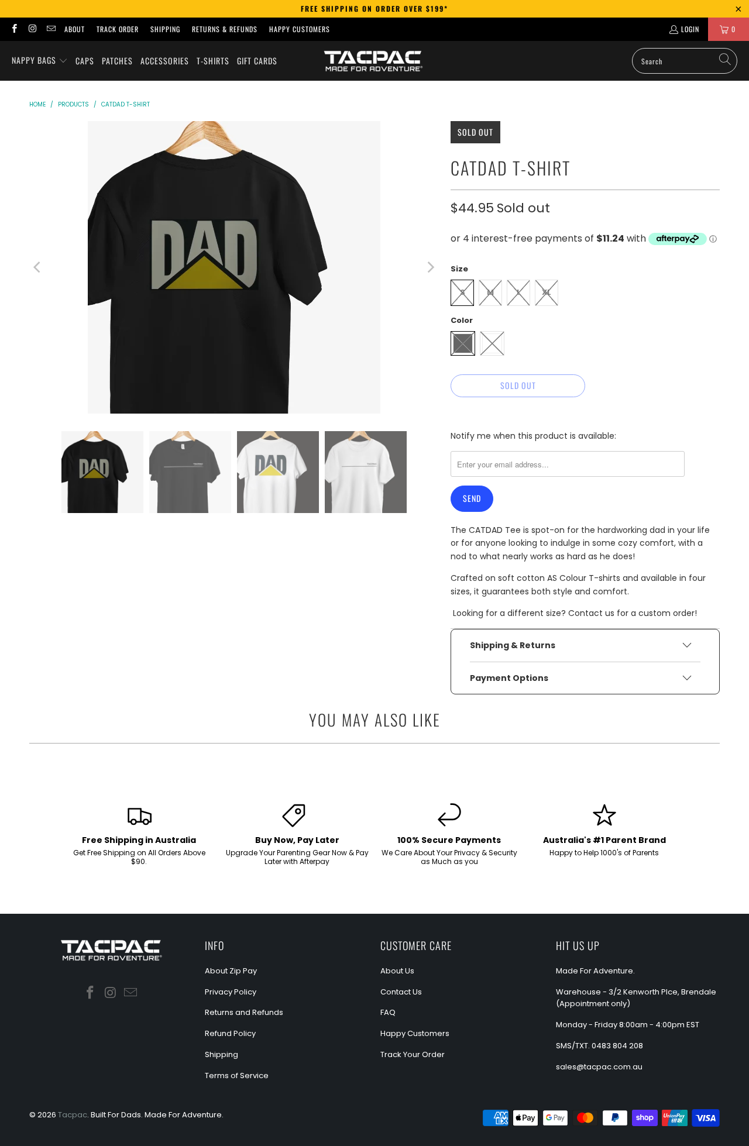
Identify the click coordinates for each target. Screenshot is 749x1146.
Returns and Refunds (244, 1012)
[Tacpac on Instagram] (32, 29)
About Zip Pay (231, 970)
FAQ (388, 1012)
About (74, 29)
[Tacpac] (373, 61)
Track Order (118, 29)
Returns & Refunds (224, 29)
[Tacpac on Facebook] (14, 29)
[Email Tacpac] (51, 29)
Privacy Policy (230, 991)
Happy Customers (299, 29)
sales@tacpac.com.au (599, 1066)
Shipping (165, 29)
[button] (40, 61)
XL (546, 292)
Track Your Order (412, 1054)
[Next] (430, 267)
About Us (397, 970)
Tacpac (72, 1114)
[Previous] (38, 267)
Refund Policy (230, 1033)
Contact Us (401, 991)
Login (690, 29)
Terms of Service (237, 1075)
